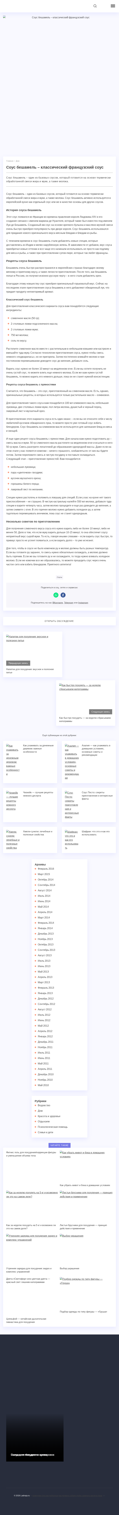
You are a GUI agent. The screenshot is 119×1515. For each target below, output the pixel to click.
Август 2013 (45, 955)
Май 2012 (43, 1025)
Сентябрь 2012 (46, 1004)
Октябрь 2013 (45, 944)
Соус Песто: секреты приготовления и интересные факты (97, 795)
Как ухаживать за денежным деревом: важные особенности (38, 748)
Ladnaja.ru (22, 6)
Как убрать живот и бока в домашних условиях (85, 1185)
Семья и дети (45, 1132)
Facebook (63, 595)
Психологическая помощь (53, 1127)
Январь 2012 (45, 1036)
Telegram (68, 602)
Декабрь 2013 (46, 933)
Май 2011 (43, 1063)
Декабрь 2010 (46, 1074)
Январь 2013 (45, 993)
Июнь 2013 (44, 966)
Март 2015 (44, 874)
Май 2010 (43, 1085)
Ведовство (44, 1105)
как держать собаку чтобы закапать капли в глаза (80, 1496)
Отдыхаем (44, 1121)
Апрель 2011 (45, 1069)
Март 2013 (44, 982)
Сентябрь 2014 (46, 885)
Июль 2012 (44, 1015)
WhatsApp (55, 595)
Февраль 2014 (46, 923)
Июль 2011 (44, 1052)
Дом (40, 1110)
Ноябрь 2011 (45, 1047)
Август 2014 (45, 890)
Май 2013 (43, 971)
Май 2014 (43, 906)
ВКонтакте (58, 602)
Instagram (83, 602)
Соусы (59, 577)
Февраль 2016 (46, 868)
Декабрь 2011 (45, 1042)
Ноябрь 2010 (45, 1079)
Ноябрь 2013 (45, 939)
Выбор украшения (69, 1268)
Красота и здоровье (49, 1116)
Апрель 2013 (45, 977)
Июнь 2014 (44, 901)
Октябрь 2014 (45, 879)
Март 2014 (44, 917)
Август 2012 (45, 1009)
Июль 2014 (44, 896)
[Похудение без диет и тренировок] (35, 1371)
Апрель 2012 (45, 1031)
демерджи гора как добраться (45, 1496)
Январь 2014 (45, 928)
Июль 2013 (44, 960)
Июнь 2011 (44, 1058)
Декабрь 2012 (46, 998)
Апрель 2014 (45, 912)
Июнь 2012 (44, 1020)
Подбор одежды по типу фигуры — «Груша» (83, 1311)
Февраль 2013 (46, 987)
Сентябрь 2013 (46, 950)
